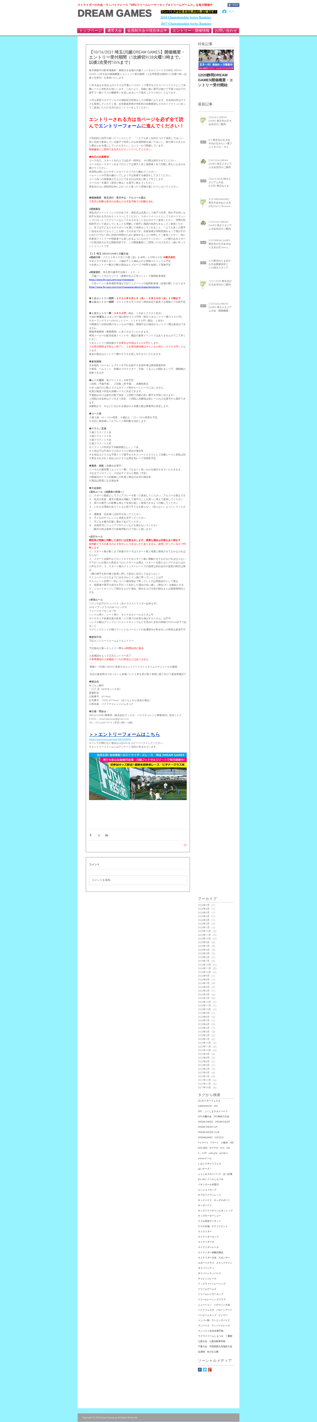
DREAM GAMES (115, 13)
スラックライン (224, 1263)
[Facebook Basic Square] (200, 1370)
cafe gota (213, 1153)
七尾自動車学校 (217, 1341)
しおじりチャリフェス (209, 1163)
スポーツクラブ (206, 1263)
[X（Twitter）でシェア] (98, 835)
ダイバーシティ (206, 1268)
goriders (223, 1153)
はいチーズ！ (205, 1169)
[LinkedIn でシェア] (106, 835)
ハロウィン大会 (222, 1305)
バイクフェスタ (206, 1310)
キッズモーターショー (209, 1216)
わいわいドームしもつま (210, 1179)
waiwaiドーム (204, 1158)
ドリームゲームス (207, 1289)
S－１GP (202, 1153)
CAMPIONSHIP (205, 1106)
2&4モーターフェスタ (209, 1101)
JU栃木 (224, 1142)
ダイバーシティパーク (209, 1273)
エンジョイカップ (207, 1190)
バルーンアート (224, 1310)
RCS (222, 1148)
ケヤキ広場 (204, 1226)
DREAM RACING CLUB (208, 1132)
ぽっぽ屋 (227, 1174)
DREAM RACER (222, 1122)
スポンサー (224, 1257)
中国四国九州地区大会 (220, 1346)
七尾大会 (202, 1341)
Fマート (215, 1142)
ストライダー (205, 1231)
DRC (216, 1106)
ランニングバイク (220, 1320)
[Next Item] (229, 59)
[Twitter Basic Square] (205, 1370)
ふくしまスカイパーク (209, 1174)
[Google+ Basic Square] (210, 1370)
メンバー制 (204, 1320)
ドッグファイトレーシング (212, 1284)
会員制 (201, 1352)
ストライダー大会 (207, 1257)
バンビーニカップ (207, 1315)
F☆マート (203, 1142)
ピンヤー (223, 1315)
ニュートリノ (205, 1305)
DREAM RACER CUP (207, 1127)
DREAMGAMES (205, 1137)
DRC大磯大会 (204, 1116)
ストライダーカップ (208, 1237)
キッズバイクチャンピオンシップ (215, 1210)
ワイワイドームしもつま (210, 1336)
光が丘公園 (212, 1352)
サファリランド (219, 1226)
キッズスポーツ (222, 1200)
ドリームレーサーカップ (210, 1294)
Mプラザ (214, 1148)
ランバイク (204, 1325)
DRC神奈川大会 (221, 1116)
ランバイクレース (220, 1325)
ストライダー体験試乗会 (210, 1252)
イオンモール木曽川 (208, 1184)
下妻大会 (202, 1346)
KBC (232, 1142)
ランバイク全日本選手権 (210, 1331)
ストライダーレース (208, 1247)
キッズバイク (205, 1205)
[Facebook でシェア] (90, 835)
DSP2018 (219, 1137)
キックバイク (205, 1200)
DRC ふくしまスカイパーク (213, 1111)
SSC (228, 1148)
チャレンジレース (207, 1278)
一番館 (228, 1336)
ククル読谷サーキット (209, 1221)
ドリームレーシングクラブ (212, 1299)
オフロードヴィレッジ (209, 1195)
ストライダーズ (206, 1242)
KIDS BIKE (203, 1148)
